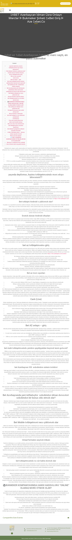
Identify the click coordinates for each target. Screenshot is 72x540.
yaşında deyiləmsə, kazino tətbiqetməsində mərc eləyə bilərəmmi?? (16, 67)
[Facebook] (12, 533)
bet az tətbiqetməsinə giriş (15, 74)
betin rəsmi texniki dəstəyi (15, 122)
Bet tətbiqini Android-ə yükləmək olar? (15, 71)
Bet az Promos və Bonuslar (16, 113)
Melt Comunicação (47, 538)
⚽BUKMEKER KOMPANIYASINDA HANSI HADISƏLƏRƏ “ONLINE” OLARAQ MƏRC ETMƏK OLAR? (15, 103)
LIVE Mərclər (16, 118)
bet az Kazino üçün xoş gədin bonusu (16, 144)
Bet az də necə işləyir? (15, 135)
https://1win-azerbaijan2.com (61, 198)
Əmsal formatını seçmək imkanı (16, 96)
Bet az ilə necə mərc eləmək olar (16, 123)
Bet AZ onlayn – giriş (16, 79)
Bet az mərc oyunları (16, 76)
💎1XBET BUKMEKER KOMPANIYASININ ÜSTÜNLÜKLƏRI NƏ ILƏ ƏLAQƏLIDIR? (15, 139)
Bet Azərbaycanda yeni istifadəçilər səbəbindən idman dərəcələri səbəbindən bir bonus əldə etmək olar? (16, 89)
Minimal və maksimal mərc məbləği (16, 142)
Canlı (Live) (16, 78)
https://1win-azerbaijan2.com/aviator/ (57, 253)
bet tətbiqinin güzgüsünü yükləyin (15, 129)
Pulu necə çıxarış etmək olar (16, 120)
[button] (10, 10)
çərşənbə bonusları (16, 130)
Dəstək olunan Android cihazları (16, 72)
